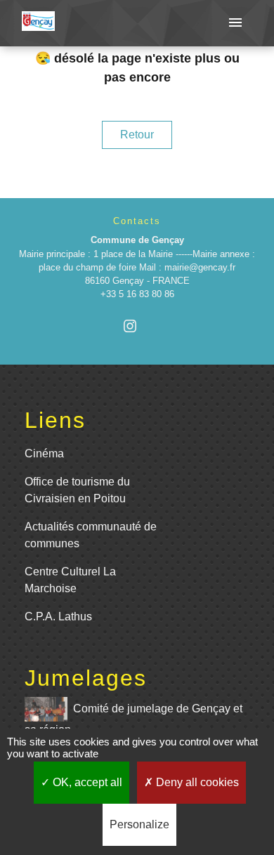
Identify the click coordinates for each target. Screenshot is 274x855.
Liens (55, 420)
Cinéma (44, 453)
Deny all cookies (196, 782)
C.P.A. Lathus (58, 616)
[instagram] (136, 326)
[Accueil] (38, 23)
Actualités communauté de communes (91, 535)
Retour (137, 135)
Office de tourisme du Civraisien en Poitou (77, 490)
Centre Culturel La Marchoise (70, 580)
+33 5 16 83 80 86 (137, 294)
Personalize (139, 824)
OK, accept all (86, 782)
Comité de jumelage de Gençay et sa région (133, 719)
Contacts (137, 221)
